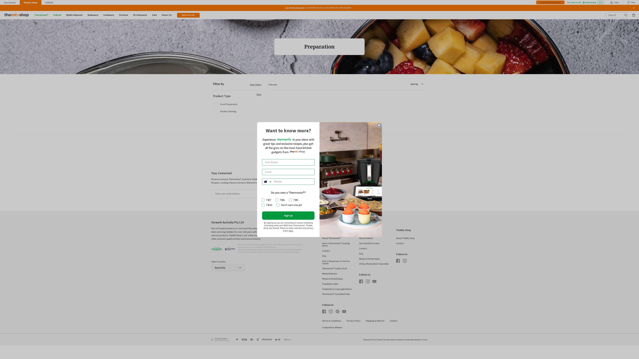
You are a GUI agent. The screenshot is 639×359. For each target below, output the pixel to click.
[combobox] (267, 182)
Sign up (288, 215)
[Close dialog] (379, 125)
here (291, 231)
